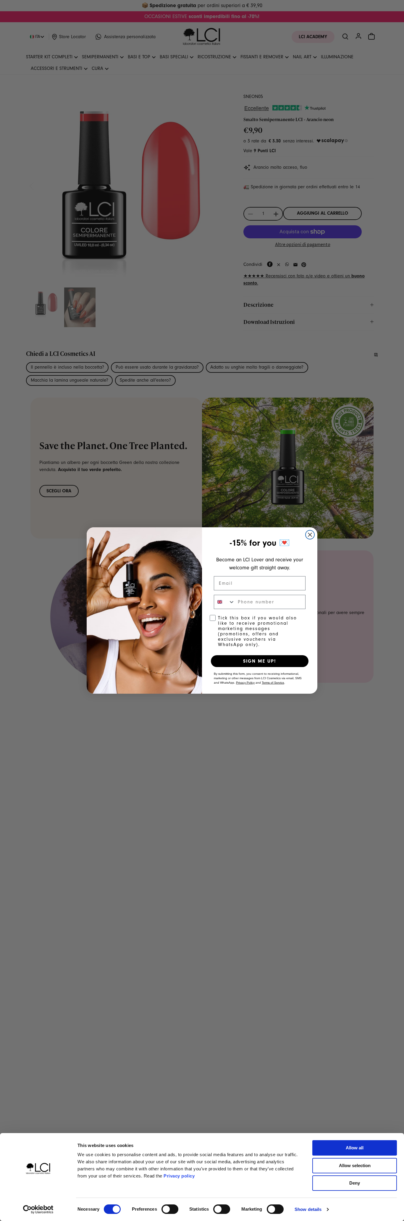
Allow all (354, 1147)
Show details (308, 1209)
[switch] (169, 1209)
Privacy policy (179, 1175)
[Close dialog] (310, 534)
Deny (354, 1182)
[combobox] (224, 602)
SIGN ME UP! (259, 661)
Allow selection (355, 1165)
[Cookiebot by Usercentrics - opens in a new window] (38, 1209)
